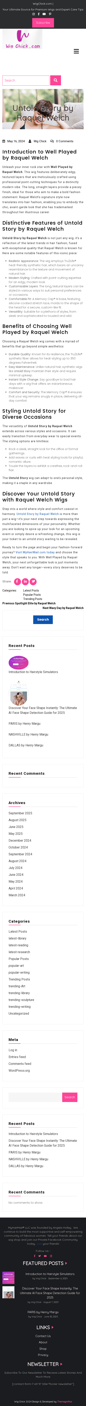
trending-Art (17, 986)
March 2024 (17, 895)
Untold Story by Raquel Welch (38, 514)
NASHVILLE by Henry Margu (28, 734)
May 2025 (16, 834)
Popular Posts (32, 594)
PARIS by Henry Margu (24, 724)
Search (70, 1097)
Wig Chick (39, 141)
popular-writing (19, 972)
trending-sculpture (21, 1000)
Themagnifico (64, 1401)
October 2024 (18, 847)
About (43, 1342)
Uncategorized (19, 1013)
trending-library (19, 993)
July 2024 (15, 868)
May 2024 (16, 881)
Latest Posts (31, 590)
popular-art (16, 966)
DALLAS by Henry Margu (26, 745)
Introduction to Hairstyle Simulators (33, 672)
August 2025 (17, 820)
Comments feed (20, 1064)
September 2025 (20, 813)
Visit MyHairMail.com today (35, 552)
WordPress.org (19, 1070)
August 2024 (17, 861)
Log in (13, 1050)
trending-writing (20, 1007)
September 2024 (20, 854)
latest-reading (18, 945)
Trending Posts (32, 599)
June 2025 (16, 827)
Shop (43, 1349)
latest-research (19, 952)
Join (39, 1243)
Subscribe (43, 23)
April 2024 (16, 888)
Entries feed (17, 1057)
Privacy (43, 1355)
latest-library (17, 938)
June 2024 (16, 875)
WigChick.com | (16, 54)
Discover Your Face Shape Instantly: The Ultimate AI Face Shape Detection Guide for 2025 (50, 1292)
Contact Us (43, 1336)
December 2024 (20, 840)
